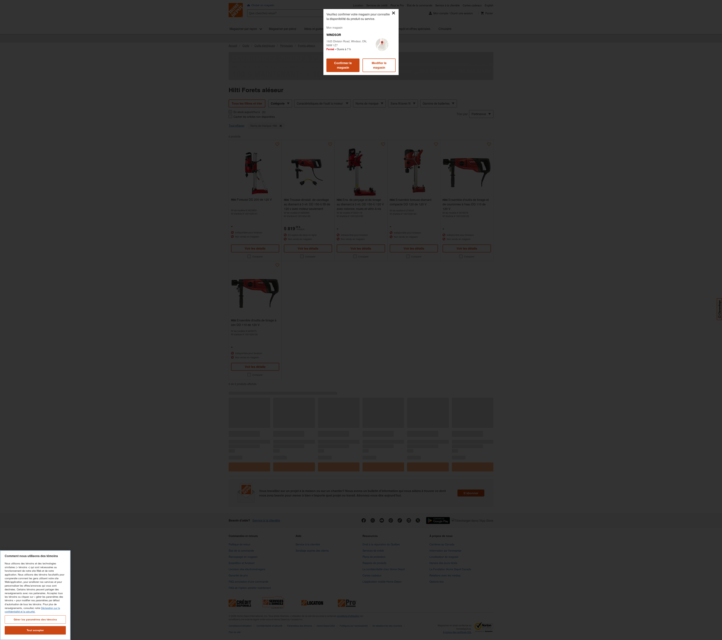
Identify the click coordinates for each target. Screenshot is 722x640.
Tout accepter (35, 630)
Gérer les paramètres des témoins (35, 619)
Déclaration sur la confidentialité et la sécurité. (32, 609)
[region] (35, 595)
